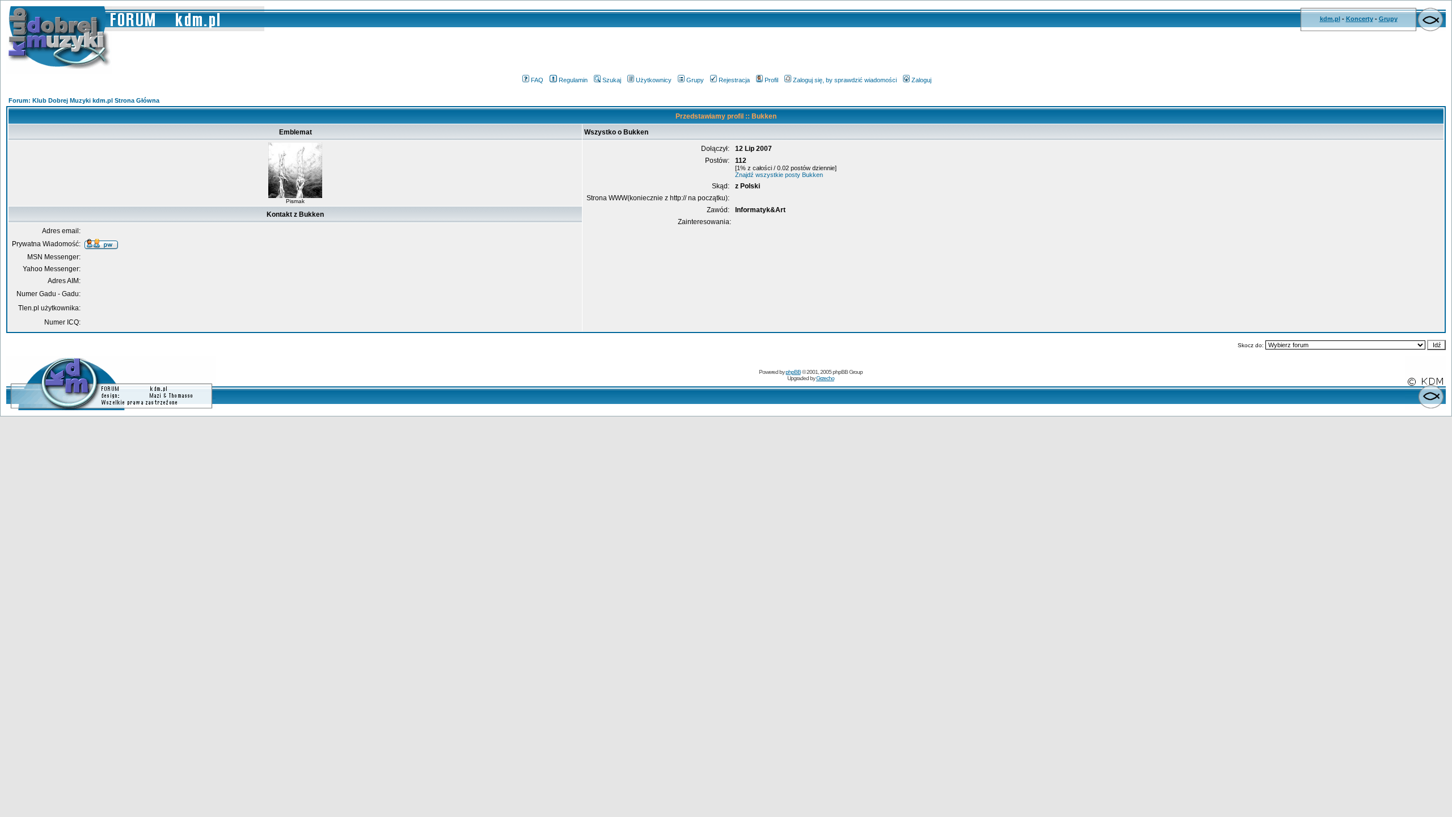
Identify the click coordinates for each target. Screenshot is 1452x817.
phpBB (793, 372)
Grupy (1388, 18)
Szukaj (611, 80)
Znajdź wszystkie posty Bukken (779, 174)
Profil (771, 80)
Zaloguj (921, 80)
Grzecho (825, 378)
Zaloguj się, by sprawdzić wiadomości (845, 80)
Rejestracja (734, 80)
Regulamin (573, 80)
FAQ (537, 80)
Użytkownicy (654, 80)
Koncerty (1359, 18)
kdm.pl (1330, 18)
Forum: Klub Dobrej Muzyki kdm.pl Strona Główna (84, 100)
